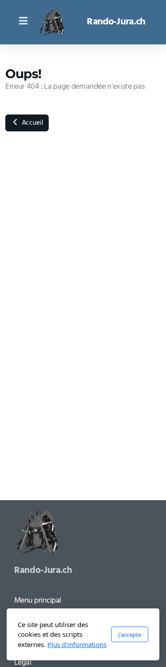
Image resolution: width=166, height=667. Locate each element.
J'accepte (129, 635)
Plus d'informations (77, 644)
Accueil (31, 123)
